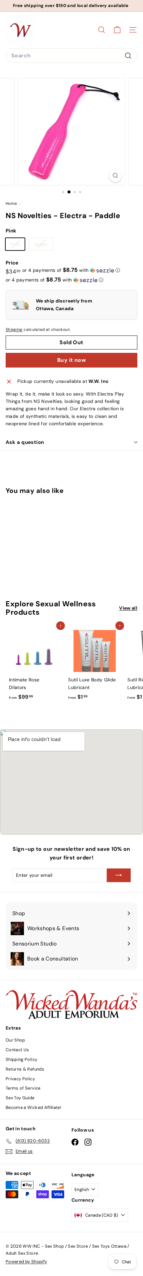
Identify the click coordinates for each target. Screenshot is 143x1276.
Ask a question (25, 442)
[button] (71, 270)
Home (12, 203)
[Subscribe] (119, 875)
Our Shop (15, 1040)
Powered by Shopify (26, 1261)
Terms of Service (23, 1088)
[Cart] (117, 30)
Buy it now (71, 360)
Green (43, 245)
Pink (18, 245)
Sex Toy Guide (20, 1098)
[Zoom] (115, 175)
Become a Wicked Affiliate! (33, 1107)
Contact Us (17, 1050)
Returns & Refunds (25, 1069)
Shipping (14, 329)
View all (128, 608)
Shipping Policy (21, 1059)
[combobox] (71, 55)
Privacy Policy (20, 1079)
